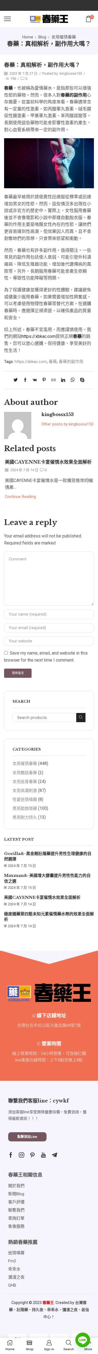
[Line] (82, 1340)
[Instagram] (21, 1155)
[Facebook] (25, 380)
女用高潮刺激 (25, 790)
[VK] (34, 380)
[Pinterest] (44, 380)
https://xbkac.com (39, 336)
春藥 (53, 361)
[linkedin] (63, 380)
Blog (42, 37)
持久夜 (37, 1309)
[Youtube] (43, 1155)
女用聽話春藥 (25, 772)
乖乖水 (53, 1309)
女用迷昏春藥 (25, 781)
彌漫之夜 (70, 1309)
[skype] (80, 380)
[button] (88, 480)
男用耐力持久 (25, 817)
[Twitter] (17, 380)
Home (27, 37)
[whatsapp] (72, 380)
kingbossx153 (71, 73)
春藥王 (48, 1302)
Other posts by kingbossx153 (67, 424)
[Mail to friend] (53, 380)
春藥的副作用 (71, 361)
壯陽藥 (22, 1309)
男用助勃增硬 (25, 808)
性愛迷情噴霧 (25, 799)
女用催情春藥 (63, 37)
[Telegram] (54, 1155)
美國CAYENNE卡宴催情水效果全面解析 (48, 462)
